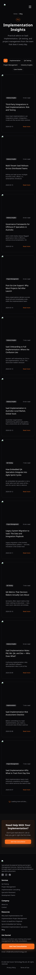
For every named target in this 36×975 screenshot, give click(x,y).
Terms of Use (24, 967)
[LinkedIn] (3, 875)
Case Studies (18, 69)
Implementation (15, 60)
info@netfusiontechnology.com (16, 952)
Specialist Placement (8, 892)
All (5, 60)
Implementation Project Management (14, 918)
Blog (3, 930)
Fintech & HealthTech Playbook (12, 921)
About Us (5, 904)
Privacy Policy (11, 967)
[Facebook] (10, 875)
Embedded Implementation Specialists (15, 927)
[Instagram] (6, 875)
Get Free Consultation (18, 842)
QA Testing (27, 60)
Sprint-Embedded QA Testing (11, 924)
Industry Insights (26, 65)
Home (15, 14)
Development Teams (8, 895)
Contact (4, 907)
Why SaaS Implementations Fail (12, 916)
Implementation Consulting (11, 890)
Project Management (11, 65)
